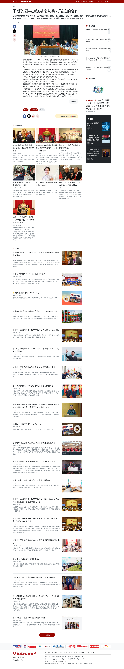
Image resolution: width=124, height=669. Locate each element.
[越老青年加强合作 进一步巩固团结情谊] (72, 279)
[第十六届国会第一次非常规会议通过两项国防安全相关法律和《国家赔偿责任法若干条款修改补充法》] (72, 410)
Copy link (14, 40)
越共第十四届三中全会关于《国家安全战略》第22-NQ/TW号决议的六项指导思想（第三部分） (98, 104)
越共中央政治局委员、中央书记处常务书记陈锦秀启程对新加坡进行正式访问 (36, 350)
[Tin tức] (32, 646)
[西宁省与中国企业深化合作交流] (72, 564)
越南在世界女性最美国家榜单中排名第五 (46, 184)
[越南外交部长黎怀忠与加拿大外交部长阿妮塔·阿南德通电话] (72, 545)
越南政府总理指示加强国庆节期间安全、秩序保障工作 (35, 311)
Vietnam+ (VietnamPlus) (26, 1)
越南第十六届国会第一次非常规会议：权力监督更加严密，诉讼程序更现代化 (35, 520)
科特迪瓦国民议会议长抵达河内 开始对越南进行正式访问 (36, 577)
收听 (92, 128)
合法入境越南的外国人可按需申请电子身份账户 (98, 40)
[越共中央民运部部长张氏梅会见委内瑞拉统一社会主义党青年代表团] (24, 207)
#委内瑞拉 (34, 110)
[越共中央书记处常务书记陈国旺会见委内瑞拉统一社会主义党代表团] (47, 135)
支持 (65, 652)
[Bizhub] (47, 646)
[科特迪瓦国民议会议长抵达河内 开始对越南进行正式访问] (72, 583)
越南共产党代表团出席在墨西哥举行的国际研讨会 (69, 184)
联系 (92, 652)
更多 (17, 248)
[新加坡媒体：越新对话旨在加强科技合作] (72, 623)
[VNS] (58, 646)
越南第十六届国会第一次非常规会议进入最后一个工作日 (36, 330)
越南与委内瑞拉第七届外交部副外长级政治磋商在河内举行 (23, 148)
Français (91, 1)
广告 (87, 652)
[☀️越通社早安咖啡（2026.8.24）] (72, 298)
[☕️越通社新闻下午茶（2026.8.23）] (72, 429)
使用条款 (55, 652)
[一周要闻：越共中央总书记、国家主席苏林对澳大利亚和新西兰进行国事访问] (106, 153)
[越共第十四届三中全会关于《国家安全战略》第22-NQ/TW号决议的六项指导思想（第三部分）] (98, 89)
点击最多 (92, 26)
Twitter (14, 31)
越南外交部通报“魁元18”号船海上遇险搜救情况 (98, 50)
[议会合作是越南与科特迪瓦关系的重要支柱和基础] (72, 391)
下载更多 (47, 635)
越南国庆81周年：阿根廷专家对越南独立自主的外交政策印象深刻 (36, 253)
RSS (61, 652)
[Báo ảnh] (94, 646)
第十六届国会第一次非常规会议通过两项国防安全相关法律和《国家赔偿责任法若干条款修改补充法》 (36, 405)
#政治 (42, 110)
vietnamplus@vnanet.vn (58, 661)
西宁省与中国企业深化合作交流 (26, 559)
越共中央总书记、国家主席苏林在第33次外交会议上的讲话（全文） (98, 59)
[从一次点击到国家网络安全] (106, 126)
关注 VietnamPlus (62, 116)
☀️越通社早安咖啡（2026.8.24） (26, 293)
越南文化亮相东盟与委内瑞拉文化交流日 (69, 146)
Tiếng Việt (78, 1)
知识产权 (47, 652)
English (85, 1)
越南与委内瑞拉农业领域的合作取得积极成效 (23, 184)
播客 (92, 119)
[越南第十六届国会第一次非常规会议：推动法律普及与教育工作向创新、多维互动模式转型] (72, 504)
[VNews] (25, 646)
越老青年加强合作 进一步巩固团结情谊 (29, 274)
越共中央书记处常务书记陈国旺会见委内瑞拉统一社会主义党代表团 (46, 148)
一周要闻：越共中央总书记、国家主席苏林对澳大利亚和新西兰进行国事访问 (93, 153)
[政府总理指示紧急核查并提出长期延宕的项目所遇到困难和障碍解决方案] (72, 601)
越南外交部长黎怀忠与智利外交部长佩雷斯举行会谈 (34, 367)
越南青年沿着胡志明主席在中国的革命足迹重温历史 (34, 443)
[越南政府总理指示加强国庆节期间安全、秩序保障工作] (72, 316)
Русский (106, 1)
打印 (14, 35)
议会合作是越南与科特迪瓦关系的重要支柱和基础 (33, 386)
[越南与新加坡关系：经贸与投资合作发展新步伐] (72, 485)
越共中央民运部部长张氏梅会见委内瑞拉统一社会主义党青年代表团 (23, 220)
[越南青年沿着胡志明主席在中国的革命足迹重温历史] (72, 448)
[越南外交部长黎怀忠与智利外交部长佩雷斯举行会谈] (72, 372)
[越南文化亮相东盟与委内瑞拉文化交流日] (70, 135)
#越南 (25, 110)
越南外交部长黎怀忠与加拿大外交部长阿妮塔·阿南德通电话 (36, 541)
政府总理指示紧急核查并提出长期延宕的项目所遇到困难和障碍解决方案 (36, 597)
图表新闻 (92, 79)
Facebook (14, 27)
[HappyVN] (106, 646)
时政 (14, 6)
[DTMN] (82, 646)
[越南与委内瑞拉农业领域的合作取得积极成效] (24, 172)
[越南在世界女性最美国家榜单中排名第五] (47, 172)
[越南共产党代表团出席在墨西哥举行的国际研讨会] (70, 172)
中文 (102, 1)
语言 (70, 652)
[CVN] (71, 646)
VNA (75, 652)
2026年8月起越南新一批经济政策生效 (97, 29)
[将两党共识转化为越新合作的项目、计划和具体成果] (72, 467)
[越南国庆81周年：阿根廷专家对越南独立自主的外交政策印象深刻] (72, 258)
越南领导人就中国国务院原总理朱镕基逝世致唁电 (98, 68)
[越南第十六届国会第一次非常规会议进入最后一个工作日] (72, 335)
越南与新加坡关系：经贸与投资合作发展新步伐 (32, 480)
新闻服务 (81, 652)
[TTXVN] (17, 646)
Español (97, 1)
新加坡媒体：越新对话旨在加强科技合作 (29, 618)
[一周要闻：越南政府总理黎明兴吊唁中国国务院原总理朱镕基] (106, 139)
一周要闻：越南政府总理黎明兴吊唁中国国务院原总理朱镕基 (93, 138)
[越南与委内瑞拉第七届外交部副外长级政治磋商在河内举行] (24, 135)
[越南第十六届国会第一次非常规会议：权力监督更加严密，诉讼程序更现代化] (72, 524)
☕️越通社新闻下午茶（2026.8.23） (27, 424)
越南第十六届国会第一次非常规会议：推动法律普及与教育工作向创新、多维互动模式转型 (36, 500)
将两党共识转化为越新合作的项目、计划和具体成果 (34, 462)
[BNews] (40, 646)
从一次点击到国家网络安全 (93, 124)
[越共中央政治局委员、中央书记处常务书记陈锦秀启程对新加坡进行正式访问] (72, 354)
